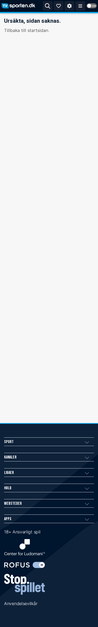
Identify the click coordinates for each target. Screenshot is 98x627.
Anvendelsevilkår (20, 603)
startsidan (37, 30)
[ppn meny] (80, 6)
